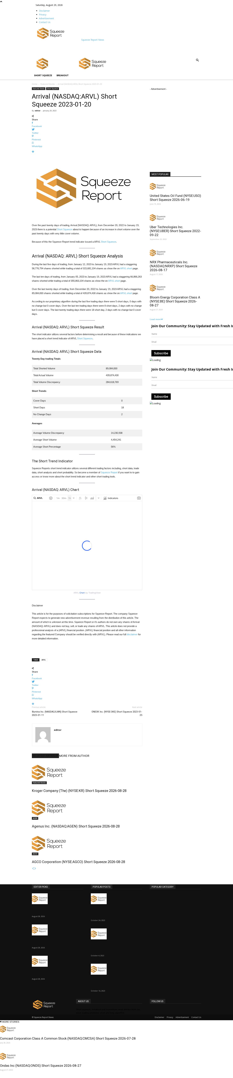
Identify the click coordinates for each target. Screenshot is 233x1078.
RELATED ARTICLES (45, 756)
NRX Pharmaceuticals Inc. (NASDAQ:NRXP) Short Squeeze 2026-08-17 (173, 266)
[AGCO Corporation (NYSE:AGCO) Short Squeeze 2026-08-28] (87, 843)
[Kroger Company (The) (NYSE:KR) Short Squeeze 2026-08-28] (87, 772)
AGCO (35, 854)
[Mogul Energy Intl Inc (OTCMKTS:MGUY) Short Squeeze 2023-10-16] (116, 969)
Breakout (63, 75)
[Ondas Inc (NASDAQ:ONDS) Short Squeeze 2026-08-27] (116, 1056)
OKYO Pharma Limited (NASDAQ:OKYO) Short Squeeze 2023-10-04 (114, 947)
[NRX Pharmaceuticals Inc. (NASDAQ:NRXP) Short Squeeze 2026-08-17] (175, 252)
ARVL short (126, 268)
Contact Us (44, 22)
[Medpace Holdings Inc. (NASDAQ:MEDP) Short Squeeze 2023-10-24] (116, 898)
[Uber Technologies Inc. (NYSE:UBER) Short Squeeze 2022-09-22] (175, 217)
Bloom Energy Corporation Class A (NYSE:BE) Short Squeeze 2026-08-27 (175, 301)
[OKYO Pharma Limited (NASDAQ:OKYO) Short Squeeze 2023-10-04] (116, 933)
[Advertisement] (93, 48)
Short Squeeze (43, 75)
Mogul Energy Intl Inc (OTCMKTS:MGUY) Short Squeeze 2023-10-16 (116, 982)
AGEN (35, 818)
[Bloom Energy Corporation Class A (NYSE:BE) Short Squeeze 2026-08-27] (175, 287)
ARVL (44, 660)
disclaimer (132, 634)
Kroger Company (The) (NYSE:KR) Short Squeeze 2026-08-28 (79, 791)
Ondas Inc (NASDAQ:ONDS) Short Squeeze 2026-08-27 (40, 1066)
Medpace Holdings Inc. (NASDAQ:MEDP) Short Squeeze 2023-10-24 (115, 912)
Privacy (42, 14)
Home (34, 84)
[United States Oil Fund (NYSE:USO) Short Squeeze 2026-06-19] (175, 186)
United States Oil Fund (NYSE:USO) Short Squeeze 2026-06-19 (175, 198)
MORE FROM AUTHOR (74, 756)
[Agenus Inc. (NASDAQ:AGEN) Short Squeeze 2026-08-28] (87, 808)
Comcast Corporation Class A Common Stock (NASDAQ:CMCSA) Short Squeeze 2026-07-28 (68, 1038)
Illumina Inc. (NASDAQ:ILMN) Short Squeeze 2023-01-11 (54, 713)
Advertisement (46, 18)
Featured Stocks (47, 84)
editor (37, 110)
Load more (155, 319)
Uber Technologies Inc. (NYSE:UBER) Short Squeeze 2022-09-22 (175, 231)
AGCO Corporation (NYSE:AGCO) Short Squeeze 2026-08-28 (78, 862)
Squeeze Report (109, 472)
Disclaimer (44, 10)
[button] (197, 60)
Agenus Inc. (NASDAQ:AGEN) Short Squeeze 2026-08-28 (76, 826)
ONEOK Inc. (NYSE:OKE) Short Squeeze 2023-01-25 (117, 713)
